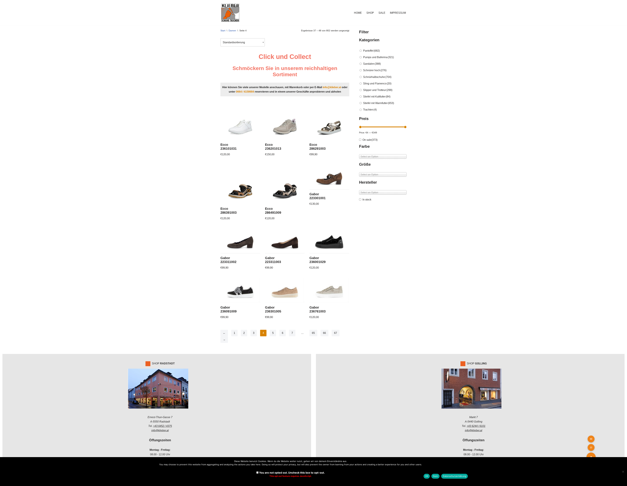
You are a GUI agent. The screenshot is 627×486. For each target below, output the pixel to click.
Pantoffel (371, 50)
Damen (232, 30)
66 (324, 333)
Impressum (398, 12)
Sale (381, 12)
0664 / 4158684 (245, 91)
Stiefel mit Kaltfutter (376, 96)
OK (426, 476)
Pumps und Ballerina (378, 57)
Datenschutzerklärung (454, 476)
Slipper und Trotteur (377, 90)
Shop (370, 12)
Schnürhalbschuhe (377, 77)
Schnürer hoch (374, 70)
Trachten (370, 109)
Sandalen (372, 63)
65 (313, 333)
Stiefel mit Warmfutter (378, 103)
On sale (370, 139)
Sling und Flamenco (377, 83)
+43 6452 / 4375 (162, 426)
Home (358, 12)
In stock (366, 199)
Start (222, 30)
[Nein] (623, 471)
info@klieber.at (332, 87)
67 (335, 333)
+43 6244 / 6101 (476, 426)
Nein (435, 476)
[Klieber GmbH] (230, 13)
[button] (591, 447)
